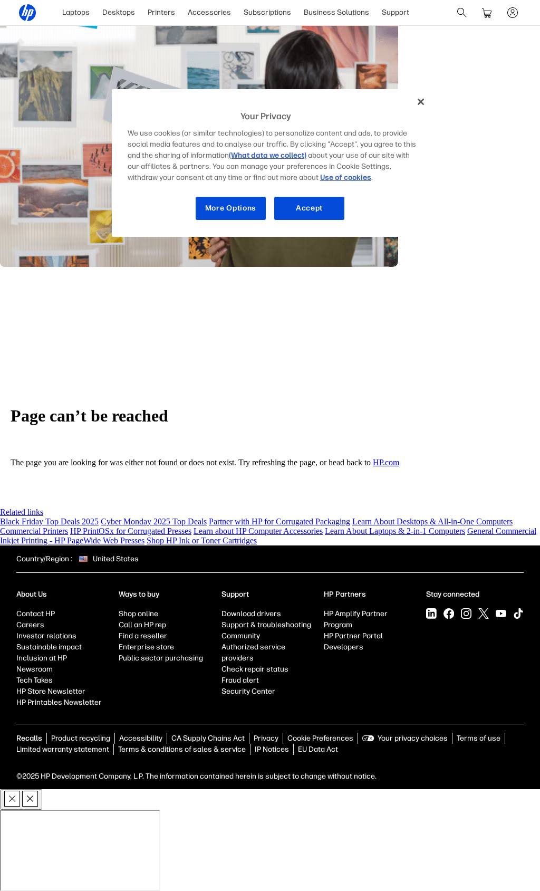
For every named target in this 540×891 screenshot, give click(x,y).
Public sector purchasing (161, 658)
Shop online (138, 613)
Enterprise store (146, 647)
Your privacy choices (413, 738)
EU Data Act (318, 749)
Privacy (266, 738)
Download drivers (251, 613)
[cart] (487, 12)
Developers (343, 647)
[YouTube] (501, 613)
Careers (30, 624)
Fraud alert (240, 680)
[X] (483, 613)
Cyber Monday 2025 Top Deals (154, 521)
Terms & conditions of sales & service (182, 749)
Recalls (29, 738)
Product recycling (80, 738)
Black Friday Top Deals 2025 (49, 521)
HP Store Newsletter (50, 691)
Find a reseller (143, 635)
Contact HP (35, 613)
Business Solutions (336, 12)
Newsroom (34, 669)
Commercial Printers (34, 530)
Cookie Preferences (320, 738)
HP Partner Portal (353, 635)
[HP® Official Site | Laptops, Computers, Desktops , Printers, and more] (27, 12)
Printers (161, 12)
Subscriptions (267, 12)
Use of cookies (345, 177)
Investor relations (46, 635)
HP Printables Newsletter (59, 702)
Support (395, 12)
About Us (31, 594)
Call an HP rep (142, 624)
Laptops (76, 12)
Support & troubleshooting (266, 624)
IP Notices (272, 749)
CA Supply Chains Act (208, 738)
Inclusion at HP (41, 658)
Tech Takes (34, 680)
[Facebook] (448, 613)
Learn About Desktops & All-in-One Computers (432, 521)
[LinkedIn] (431, 613)
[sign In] (512, 12)
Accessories (209, 12)
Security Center (248, 691)
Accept (309, 208)
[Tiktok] (518, 613)
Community (240, 635)
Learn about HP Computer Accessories (258, 530)
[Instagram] (466, 613)
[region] (274, 163)
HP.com (386, 462)
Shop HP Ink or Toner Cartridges (202, 540)
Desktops (118, 12)
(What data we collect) (267, 155)
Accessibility (140, 738)
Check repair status (254, 669)
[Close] (420, 101)
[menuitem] (76, 12)
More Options (230, 208)
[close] (21, 799)
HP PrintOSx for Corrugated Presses (130, 530)
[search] (462, 12)
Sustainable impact (49, 647)
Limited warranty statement (62, 749)
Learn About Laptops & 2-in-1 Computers (395, 530)
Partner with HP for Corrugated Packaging (279, 521)
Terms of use (478, 738)
